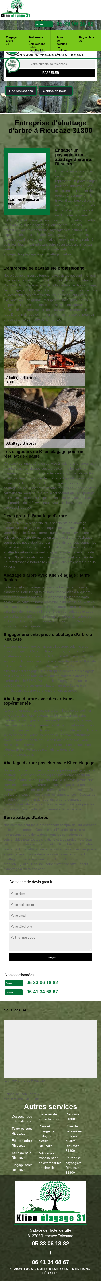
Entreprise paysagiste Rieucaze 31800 (74, 1165)
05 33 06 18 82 (74, 23)
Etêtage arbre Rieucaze (22, 1143)
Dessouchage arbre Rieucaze (23, 1119)
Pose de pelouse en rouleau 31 (62, 42)
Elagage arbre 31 (11, 41)
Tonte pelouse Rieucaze (22, 1131)
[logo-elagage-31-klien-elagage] (33, 9)
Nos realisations (21, 91)
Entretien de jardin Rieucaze (50, 1116)
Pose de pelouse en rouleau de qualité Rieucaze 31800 (74, 1138)
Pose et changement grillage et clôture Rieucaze (48, 1136)
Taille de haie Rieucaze (21, 1155)
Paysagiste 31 (86, 39)
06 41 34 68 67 (42, 991)
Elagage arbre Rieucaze (22, 1167)
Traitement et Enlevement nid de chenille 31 (37, 42)
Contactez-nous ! (55, 91)
